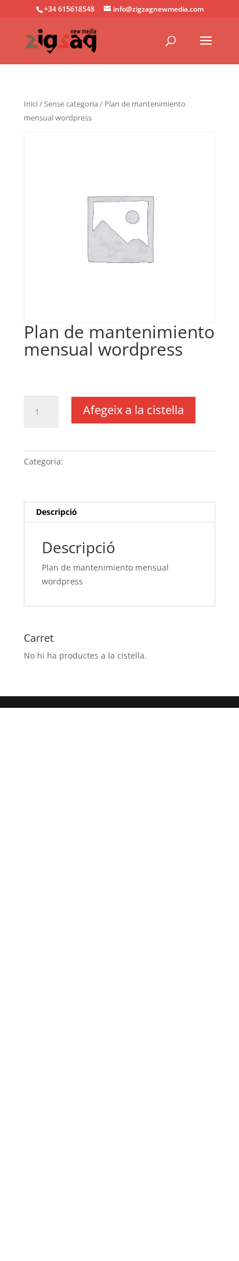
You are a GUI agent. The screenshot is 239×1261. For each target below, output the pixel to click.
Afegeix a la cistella (133, 410)
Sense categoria (71, 103)
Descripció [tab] (56, 511)
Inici (31, 103)
